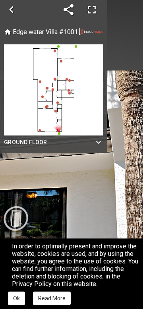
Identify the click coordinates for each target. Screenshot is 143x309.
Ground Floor (25, 142)
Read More (52, 298)
